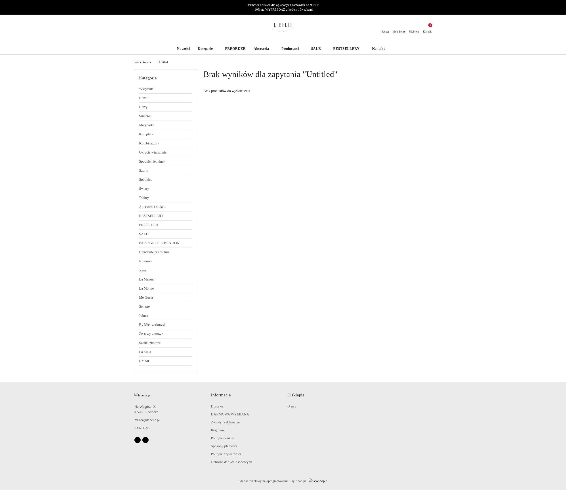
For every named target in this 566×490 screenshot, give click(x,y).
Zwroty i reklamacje (225, 422)
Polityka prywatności (226, 454)
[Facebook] (137, 440)
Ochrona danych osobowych (231, 462)
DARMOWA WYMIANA (230, 414)
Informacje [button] (221, 394)
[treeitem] (165, 89)
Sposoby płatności (224, 446)
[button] (380, 49)
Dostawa (217, 406)
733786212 (142, 428)
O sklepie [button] (295, 394)
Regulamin (218, 430)
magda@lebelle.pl (147, 420)
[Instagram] (145, 440)
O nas (291, 406)
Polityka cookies (223, 438)
